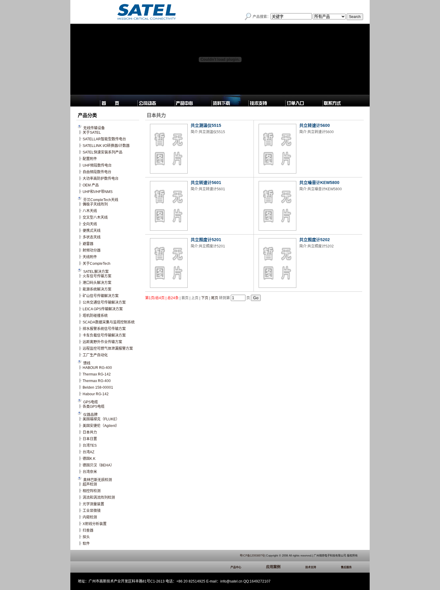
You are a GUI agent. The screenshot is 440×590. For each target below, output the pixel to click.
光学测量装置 (93, 504)
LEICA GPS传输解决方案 (103, 309)
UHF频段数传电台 (97, 165)
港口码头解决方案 (97, 283)
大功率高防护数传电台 (101, 179)
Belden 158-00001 (98, 387)
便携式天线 (92, 231)
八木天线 (90, 211)
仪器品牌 (90, 415)
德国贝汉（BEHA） (98, 465)
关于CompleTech (96, 263)
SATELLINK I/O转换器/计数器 (106, 146)
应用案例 (273, 567)
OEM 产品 (91, 185)
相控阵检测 (92, 491)
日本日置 (90, 439)
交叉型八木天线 (95, 217)
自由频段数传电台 (97, 172)
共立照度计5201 (206, 239)
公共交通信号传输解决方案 (104, 302)
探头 (86, 537)
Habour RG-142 (96, 394)
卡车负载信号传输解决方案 (104, 335)
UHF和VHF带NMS (98, 192)
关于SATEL (92, 132)
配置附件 (90, 159)
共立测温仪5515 (206, 125)
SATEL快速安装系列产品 (102, 152)
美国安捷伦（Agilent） (101, 426)
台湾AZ (88, 452)
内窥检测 (90, 517)
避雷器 (88, 244)
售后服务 (346, 567)
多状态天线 (92, 237)
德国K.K (89, 459)
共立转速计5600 (314, 125)
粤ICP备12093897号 (252, 555)
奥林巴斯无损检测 (97, 480)
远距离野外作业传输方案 (102, 342)
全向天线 (90, 224)
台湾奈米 (90, 472)
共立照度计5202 (314, 239)
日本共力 (90, 432)
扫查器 (88, 530)
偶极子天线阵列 (95, 204)
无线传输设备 (94, 128)
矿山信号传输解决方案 (101, 296)
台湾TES (90, 445)
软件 (86, 544)
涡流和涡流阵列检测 (99, 497)
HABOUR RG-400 (97, 368)
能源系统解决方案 (97, 289)
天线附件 (90, 257)
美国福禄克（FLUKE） (101, 419)
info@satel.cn (231, 581)
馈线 (86, 363)
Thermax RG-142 (97, 374)
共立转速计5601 (206, 182)
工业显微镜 (92, 511)
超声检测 (90, 484)
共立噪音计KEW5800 (319, 182)
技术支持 (310, 567)
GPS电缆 (90, 402)
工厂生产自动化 (95, 355)
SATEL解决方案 (96, 272)
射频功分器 (92, 250)
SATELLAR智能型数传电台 (104, 139)
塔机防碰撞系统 (95, 316)
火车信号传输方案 (97, 276)
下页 (204, 298)
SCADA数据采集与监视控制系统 (109, 322)
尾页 (214, 298)
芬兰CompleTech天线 (100, 200)
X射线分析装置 (95, 524)
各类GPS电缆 (93, 407)
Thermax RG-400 (97, 381)
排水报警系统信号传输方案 (104, 329)
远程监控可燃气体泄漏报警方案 (108, 348)
